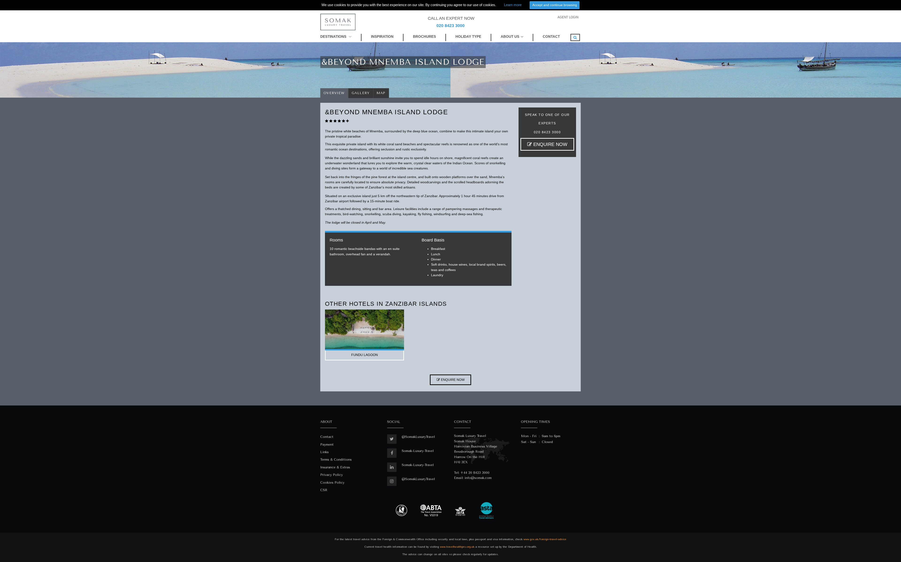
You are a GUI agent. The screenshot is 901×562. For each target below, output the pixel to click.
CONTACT (551, 36)
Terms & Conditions (336, 460)
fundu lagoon (364, 355)
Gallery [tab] (361, 93)
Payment (327, 445)
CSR (323, 490)
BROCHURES (424, 36)
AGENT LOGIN (567, 17)
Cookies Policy (332, 483)
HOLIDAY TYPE (468, 36)
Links (324, 452)
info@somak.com (478, 478)
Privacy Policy (331, 475)
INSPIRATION (382, 36)
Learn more (513, 5)
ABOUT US (510, 36)
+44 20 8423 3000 (474, 473)
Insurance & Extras (335, 467)
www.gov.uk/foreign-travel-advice (544, 539)
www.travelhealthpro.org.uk (457, 546)
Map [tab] (381, 93)
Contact (326, 437)
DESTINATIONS (333, 36)
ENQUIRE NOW (549, 144)
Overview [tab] (334, 93)
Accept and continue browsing (554, 5)
